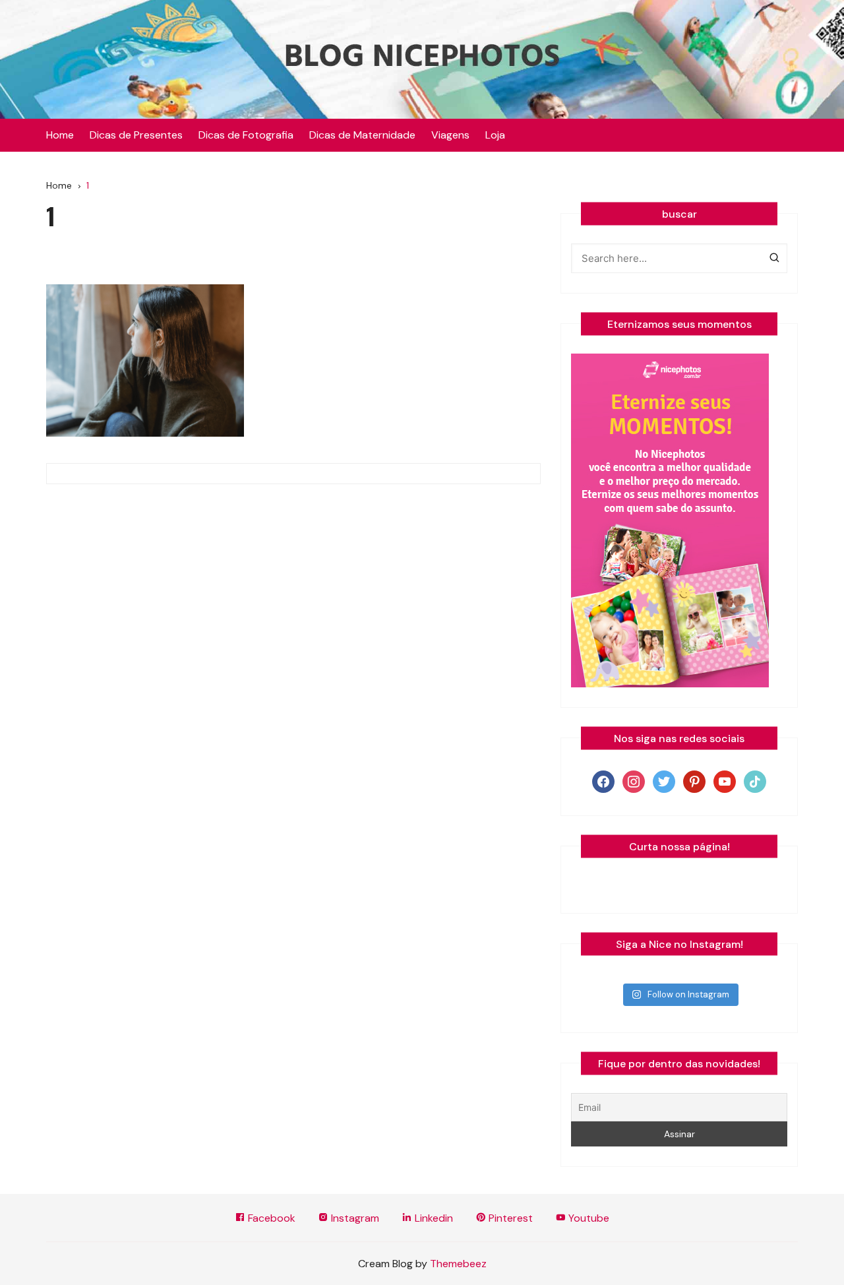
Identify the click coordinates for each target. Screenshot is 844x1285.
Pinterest (509, 1218)
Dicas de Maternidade (362, 135)
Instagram (353, 1218)
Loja (495, 135)
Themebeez (458, 1263)
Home (60, 135)
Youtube (587, 1218)
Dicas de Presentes (136, 135)
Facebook (270, 1218)
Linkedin (432, 1218)
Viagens (450, 135)
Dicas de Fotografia (245, 135)
